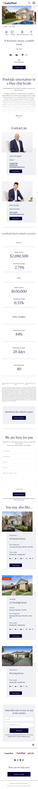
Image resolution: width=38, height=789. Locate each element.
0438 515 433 (13, 165)
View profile (15, 171)
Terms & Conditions (26, 785)
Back (6, 26)
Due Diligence (9, 785)
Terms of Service (22, 736)
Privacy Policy (11, 736)
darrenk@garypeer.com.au (17, 167)
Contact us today (19, 774)
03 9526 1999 (13, 163)
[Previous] (5, 15)
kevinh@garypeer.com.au (16, 214)
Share (13, 26)
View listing (15, 565)
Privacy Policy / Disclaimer (18, 785)
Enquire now (19, 67)
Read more (19, 115)
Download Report (19, 418)
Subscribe (19, 730)
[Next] (33, 15)
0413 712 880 (13, 212)
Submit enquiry (19, 494)
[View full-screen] (33, 7)
